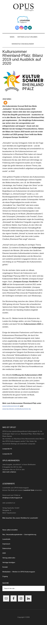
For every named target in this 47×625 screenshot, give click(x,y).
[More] (5, 103)
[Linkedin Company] (26, 28)
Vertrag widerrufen (8, 558)
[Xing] (30, 28)
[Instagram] (21, 28)
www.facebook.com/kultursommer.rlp (16, 409)
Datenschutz (6, 548)
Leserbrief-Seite (28, 490)
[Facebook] (17, 28)
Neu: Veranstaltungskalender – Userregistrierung (19, 534)
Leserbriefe (6, 539)
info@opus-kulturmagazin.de (12, 498)
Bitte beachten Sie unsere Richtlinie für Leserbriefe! (20, 518)
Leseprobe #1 (7, 449)
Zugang (5, 576)
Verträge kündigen (8, 562)
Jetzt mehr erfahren (9, 472)
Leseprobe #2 (7, 454)
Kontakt (5, 567)
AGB (4, 553)
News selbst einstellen (10, 530)
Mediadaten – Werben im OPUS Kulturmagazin (18, 572)
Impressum (6, 544)
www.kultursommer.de (10, 406)
